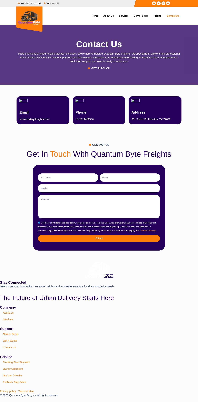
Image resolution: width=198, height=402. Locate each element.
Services (124, 16)
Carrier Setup (141, 16)
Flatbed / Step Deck (14, 382)
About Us (108, 16)
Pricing (157, 16)
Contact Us (173, 16)
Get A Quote (10, 340)
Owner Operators (13, 368)
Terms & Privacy (148, 230)
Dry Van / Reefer (12, 375)
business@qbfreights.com (34, 119)
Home (95, 16)
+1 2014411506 (85, 119)
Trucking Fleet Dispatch (16, 362)
